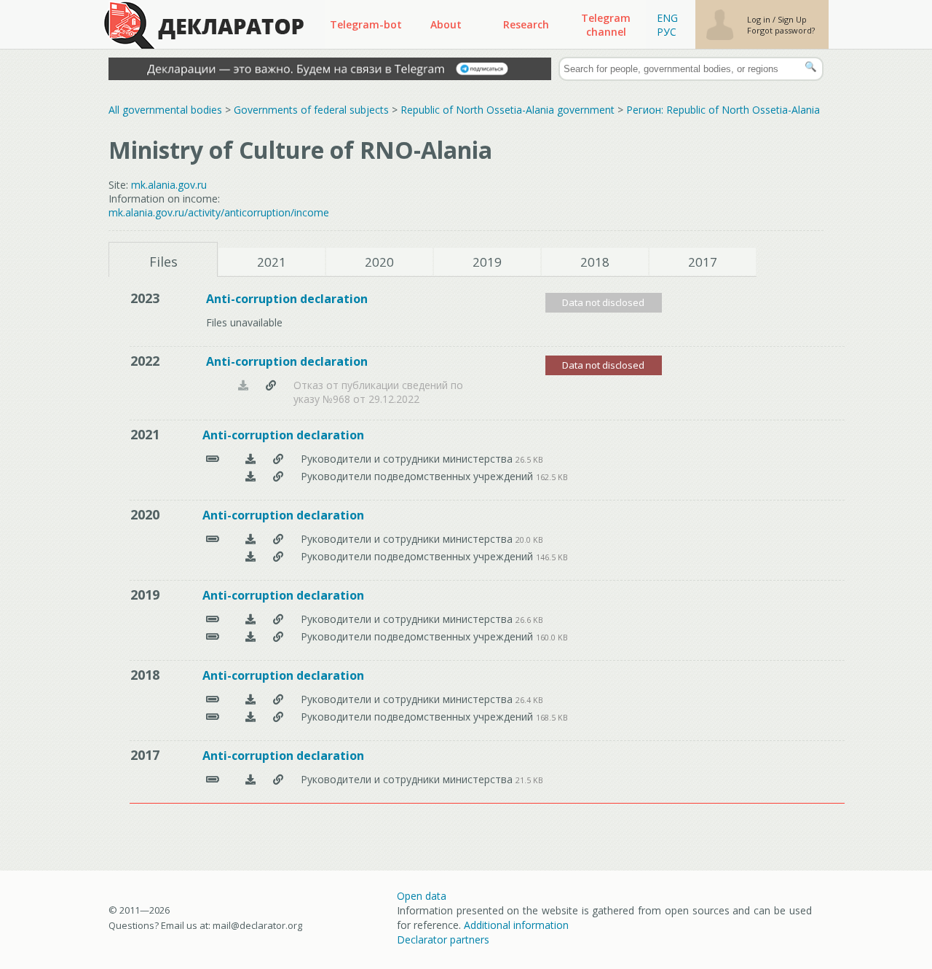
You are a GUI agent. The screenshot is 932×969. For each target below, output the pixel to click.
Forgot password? (781, 30)
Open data (421, 896)
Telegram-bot (366, 24)
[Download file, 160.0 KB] (250, 636)
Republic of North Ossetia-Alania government (507, 110)
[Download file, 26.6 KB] (250, 619)
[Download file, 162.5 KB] (250, 476)
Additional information (516, 925)
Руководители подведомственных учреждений (418, 476)
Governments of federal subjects (311, 110)
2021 (271, 262)
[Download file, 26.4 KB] (250, 699)
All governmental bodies (165, 110)
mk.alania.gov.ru (169, 185)
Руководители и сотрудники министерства (408, 459)
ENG (667, 18)
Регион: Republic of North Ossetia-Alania (723, 110)
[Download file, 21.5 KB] (250, 779)
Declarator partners (443, 939)
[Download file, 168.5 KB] (250, 716)
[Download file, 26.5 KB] (250, 459)
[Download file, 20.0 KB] (250, 539)
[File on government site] (271, 390)
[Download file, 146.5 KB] (250, 556)
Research (526, 24)
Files (163, 261)
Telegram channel (606, 25)
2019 (487, 262)
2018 (594, 262)
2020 (379, 262)
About (446, 24)
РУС (666, 32)
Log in (760, 19)
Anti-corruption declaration (287, 299)
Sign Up (792, 19)
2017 (702, 262)
